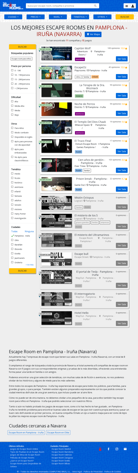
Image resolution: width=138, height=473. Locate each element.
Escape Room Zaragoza (62, 457)
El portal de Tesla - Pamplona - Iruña (95, 273)
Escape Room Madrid (61, 449)
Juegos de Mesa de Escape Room (25, 454)
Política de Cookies (112, 471)
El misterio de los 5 (86, 215)
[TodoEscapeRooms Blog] (100, 449)
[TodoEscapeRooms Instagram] (116, 449)
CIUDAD (12, 16)
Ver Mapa (95, 34)
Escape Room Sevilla (61, 460)
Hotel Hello (82, 312)
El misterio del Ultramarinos (92, 234)
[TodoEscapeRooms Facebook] (108, 449)
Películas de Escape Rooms (22, 457)
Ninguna (29, 231)
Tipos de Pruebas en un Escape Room (27, 452)
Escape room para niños (21, 58)
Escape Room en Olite (58, 432)
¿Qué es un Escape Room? (22, 460)
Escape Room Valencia (62, 454)
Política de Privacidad (93, 471)
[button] (30, 264)
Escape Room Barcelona (62, 452)
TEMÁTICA (79, 16)
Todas (14, 231)
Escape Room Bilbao (61, 463)
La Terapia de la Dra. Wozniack (92, 87)
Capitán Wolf (83, 48)
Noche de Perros (85, 104)
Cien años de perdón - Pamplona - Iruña (91, 161)
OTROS (102, 16)
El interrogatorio (85, 293)
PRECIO (35, 16)
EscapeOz (80, 67)
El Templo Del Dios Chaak (90, 121)
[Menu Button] (127, 5)
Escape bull (81, 253)
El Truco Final (83, 140)
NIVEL (57, 16)
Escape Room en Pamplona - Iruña (26, 432)
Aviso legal (77, 471)
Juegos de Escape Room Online (24, 449)
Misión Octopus (84, 197)
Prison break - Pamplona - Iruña (92, 180)
